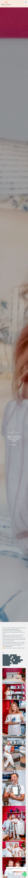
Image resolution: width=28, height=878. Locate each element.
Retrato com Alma (6, 658)
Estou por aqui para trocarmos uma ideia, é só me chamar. (15, 869)
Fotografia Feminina (7, 663)
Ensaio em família (18, 660)
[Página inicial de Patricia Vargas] (6, 3)
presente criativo (6, 665)
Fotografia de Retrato (7, 656)
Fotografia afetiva (15, 658)
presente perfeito (17, 656)
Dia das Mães (5, 655)
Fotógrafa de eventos (16, 661)
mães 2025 (15, 663)
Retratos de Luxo (6, 661)
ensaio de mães (13, 655)
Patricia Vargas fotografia (8, 660)
